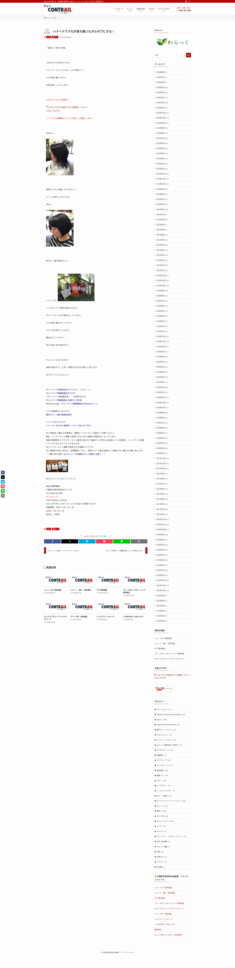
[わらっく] (172, 47)
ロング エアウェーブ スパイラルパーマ (169, 658)
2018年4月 (162, 438)
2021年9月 (161, 229)
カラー (161, 780)
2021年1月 (162, 270)
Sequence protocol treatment (171, 714)
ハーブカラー (164, 785)
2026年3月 (162, 97)
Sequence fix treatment (168, 724)
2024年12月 (162, 174)
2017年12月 (162, 458)
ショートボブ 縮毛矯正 (163, 638)
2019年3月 (162, 382)
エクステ (161, 831)
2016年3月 (162, 565)
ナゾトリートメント (166, 740)
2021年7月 (162, 240)
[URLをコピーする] (139, 541)
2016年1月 (162, 575)
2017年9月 (162, 473)
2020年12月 (162, 275)
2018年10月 (162, 407)
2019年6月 (162, 367)
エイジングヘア (165, 821)
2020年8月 (162, 295)
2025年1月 (162, 168)
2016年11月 (162, 524)
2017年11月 (162, 463)
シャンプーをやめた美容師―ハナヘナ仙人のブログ (68, 425)
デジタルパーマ (165, 750)
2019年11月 (162, 341)
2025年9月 (162, 128)
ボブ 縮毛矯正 (160, 648)
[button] (52, 541)
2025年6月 (162, 143)
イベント (161, 861)
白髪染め (161, 755)
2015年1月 (161, 621)
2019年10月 (162, 346)
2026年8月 (161, 72)
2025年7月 (162, 138)
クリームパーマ (164, 709)
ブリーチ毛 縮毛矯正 (163, 914)
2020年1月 (162, 331)
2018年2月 (162, 448)
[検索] (189, 1)
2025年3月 (162, 158)
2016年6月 (162, 550)
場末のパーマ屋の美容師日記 (58, 414)
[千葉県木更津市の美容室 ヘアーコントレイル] (58, 9)
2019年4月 (162, 377)
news (48, 37)
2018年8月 (162, 417)
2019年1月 (162, 392)
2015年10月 (162, 590)
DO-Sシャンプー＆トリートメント (61, 478)
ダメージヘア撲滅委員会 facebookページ (79, 403)
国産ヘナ (55, 37)
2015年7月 (161, 605)
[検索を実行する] (188, 55)
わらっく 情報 (163, 846)
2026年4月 (162, 92)
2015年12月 (162, 580)
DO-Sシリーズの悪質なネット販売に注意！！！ (85, 454)
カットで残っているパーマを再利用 (168, 935)
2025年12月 (162, 113)
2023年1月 (161, 214)
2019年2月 (162, 387)
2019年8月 (162, 356)
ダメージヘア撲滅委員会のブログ (60, 393)
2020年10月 (162, 285)
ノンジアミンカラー (166, 790)
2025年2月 (162, 163)
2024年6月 (162, 204)
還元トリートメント (166, 729)
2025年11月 (162, 118)
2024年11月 (162, 179)
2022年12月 (162, 219)
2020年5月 (162, 311)
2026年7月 (161, 77)
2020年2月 (162, 326)
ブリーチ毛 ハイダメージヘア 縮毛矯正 (169, 653)
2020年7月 (162, 301)
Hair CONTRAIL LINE (55, 503)
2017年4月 (162, 499)
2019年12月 (162, 336)
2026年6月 (161, 82)
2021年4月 (162, 255)
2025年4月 (162, 153)
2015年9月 (161, 595)
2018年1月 (162, 453)
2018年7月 (162, 423)
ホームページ (52, 496)
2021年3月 (162, 260)
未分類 (161, 867)
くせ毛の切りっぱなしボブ (165, 924)
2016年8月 (162, 539)
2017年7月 (162, 483)
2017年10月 (162, 468)
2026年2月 (162, 102)
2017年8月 (162, 478)
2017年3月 (162, 504)
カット (162, 806)
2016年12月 (162, 519)
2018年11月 (162, 402)
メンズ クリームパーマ (163, 919)
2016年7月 (162, 544)
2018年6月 (162, 428)
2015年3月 (161, 616)
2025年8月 (162, 133)
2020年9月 (162, 290)
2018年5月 (162, 433)
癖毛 (161, 811)
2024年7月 (162, 199)
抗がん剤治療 (163, 841)
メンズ (161, 826)
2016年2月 (162, 570)
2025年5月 (162, 148)
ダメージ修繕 (164, 796)
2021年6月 (162, 245)
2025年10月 (162, 123)
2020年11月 (162, 280)
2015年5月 (161, 611)
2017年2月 (162, 509)
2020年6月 (162, 306)
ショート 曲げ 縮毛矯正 (165, 643)
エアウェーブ (164, 760)
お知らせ (161, 856)
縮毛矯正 (162, 770)
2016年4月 (162, 560)
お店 (160, 851)
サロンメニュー (164, 735)
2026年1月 (162, 107)
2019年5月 (162, 372)
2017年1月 (162, 514)
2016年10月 (162, 529)
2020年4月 (162, 316)
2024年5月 (162, 209)
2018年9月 (162, 412)
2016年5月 (162, 555)
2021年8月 (162, 234)
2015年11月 (162, 585)
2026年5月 (162, 87)
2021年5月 (162, 250)
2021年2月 (162, 265)
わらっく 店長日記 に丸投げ (169, 745)
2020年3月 (162, 321)
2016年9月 (162, 534)
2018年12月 (162, 397)
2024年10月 (162, 184)
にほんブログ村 (53, 110)
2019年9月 (162, 351)
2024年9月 (162, 189)
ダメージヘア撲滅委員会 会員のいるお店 (64, 400)
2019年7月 (162, 362)
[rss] (186, 1)
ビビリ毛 (162, 816)
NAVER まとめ (79, 396)
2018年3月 (162, 443)
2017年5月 (162, 494)
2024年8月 (162, 194)
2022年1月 (161, 224)
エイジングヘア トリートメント (171, 801)
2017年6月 (162, 489)
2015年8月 (161, 600)
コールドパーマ (164, 765)
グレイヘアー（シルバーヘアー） (171, 836)
